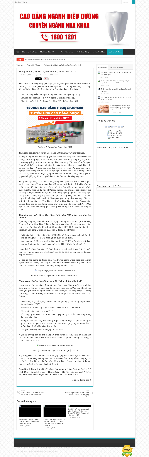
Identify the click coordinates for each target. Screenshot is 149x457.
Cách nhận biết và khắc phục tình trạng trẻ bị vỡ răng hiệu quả (45, 59)
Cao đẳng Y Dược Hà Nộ (31, 369)
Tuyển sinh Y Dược (115, 52)
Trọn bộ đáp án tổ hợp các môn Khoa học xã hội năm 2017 (32, 392)
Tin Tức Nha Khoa (98, 52)
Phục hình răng (37, 447)
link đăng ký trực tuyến (53, 334)
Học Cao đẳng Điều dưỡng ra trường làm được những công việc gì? (51, 94)
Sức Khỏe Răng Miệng (65, 52)
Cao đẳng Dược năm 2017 (59, 153)
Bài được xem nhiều (117, 68)
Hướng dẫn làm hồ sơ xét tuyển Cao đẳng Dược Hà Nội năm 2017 (77, 393)
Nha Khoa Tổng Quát (29, 52)
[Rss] (120, 2)
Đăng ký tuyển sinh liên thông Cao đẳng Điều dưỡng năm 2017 (49, 101)
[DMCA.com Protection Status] (127, 451)
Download (75, 307)
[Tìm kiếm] (133, 2)
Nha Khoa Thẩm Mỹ (47, 52)
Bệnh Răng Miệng (83, 52)
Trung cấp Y (85, 380)
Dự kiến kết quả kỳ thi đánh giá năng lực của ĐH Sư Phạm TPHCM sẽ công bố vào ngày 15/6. (78, 412)
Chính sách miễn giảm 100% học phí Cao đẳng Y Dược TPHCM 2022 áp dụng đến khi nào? (54, 422)
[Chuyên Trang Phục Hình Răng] (74, 26)
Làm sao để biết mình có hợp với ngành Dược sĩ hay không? (48, 98)
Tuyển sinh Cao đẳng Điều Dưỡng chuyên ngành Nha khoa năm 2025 (29, 421)
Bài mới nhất (102, 68)
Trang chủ (18, 51)
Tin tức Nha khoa (31, 265)
